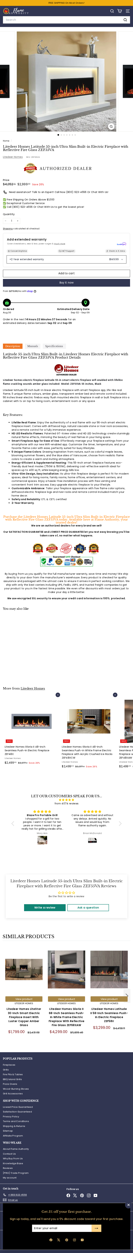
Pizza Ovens (10, 1084)
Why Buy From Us (13, 1158)
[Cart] (120, 11)
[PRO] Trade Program (16, 1173)
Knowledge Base (13, 1163)
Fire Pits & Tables (13, 1074)
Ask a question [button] (88, 908)
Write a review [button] (45, 908)
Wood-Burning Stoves (16, 1089)
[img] (66, 800)
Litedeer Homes (13, 157)
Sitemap (8, 1130)
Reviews (8, 1168)
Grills (6, 1069)
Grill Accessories (13, 1093)
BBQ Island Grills (12, 1079)
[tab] (13, 346)
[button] (13, 823)
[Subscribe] (96, 1228)
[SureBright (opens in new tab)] (121, 243)
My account (10, 1177)
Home (6, 140)
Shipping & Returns (14, 1126)
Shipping (8, 228)
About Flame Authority (16, 1149)
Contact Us (9, 1153)
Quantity (9, 214)
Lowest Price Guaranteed (18, 1107)
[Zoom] (111, 126)
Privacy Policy (11, 1116)
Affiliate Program (13, 1135)
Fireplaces (9, 1064)
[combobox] (66, 20)
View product (24, 999)
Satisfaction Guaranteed (17, 1111)
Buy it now (66, 283)
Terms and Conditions (16, 1121)
